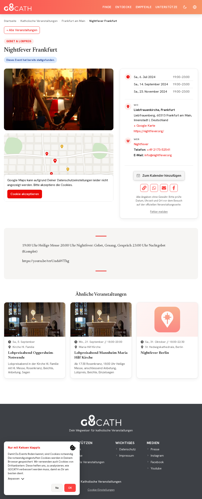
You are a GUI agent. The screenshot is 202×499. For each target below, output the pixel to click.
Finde (107, 7)
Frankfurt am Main (73, 21)
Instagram (157, 456)
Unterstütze (166, 7)
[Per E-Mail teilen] (164, 188)
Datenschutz (127, 449)
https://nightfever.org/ (149, 131)
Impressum (126, 456)
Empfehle (144, 7)
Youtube (156, 468)
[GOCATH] (17, 7)
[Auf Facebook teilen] (174, 188)
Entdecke (123, 7)
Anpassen (14, 478)
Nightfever (141, 144)
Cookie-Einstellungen (101, 490)
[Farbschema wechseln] (184, 7)
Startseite (10, 21)
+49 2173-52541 (158, 150)
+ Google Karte (144, 126)
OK (70, 488)
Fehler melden (159, 211)
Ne (57, 488)
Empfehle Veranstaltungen (86, 462)
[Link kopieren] (144, 188)
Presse (155, 449)
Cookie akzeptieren (24, 194)
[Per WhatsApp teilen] (154, 188)
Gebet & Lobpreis (18, 41)
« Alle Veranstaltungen (22, 30)
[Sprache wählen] (194, 7)
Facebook (157, 462)
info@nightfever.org (158, 155)
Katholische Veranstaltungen (39, 21)
